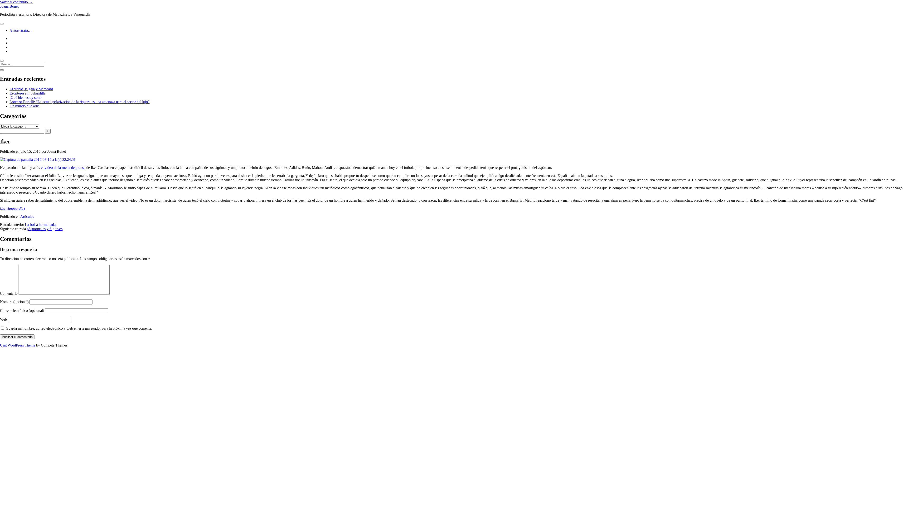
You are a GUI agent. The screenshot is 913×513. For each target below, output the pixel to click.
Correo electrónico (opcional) (22, 311)
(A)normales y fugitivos (45, 229)
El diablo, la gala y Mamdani (31, 89)
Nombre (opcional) (14, 302)
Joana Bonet (9, 6)
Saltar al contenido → (16, 2)
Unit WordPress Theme (17, 345)
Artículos (27, 216)
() (12, 208)
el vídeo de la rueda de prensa (63, 168)
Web (3, 319)
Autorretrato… (21, 30)
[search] (2, 61)
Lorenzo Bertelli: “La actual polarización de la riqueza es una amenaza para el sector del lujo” (80, 102)
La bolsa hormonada (40, 225)
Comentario (9, 293)
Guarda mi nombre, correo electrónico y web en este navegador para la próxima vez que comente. (79, 328)
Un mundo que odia (24, 106)
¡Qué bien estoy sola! (25, 97)
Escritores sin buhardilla (27, 93)
